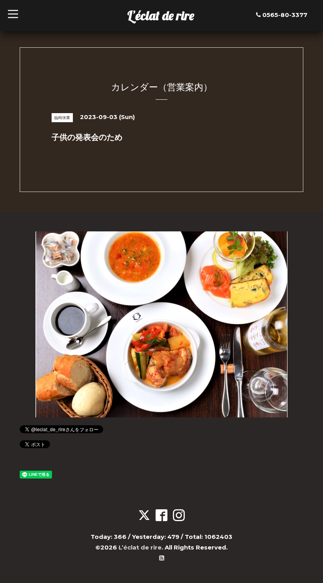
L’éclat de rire (160, 15)
